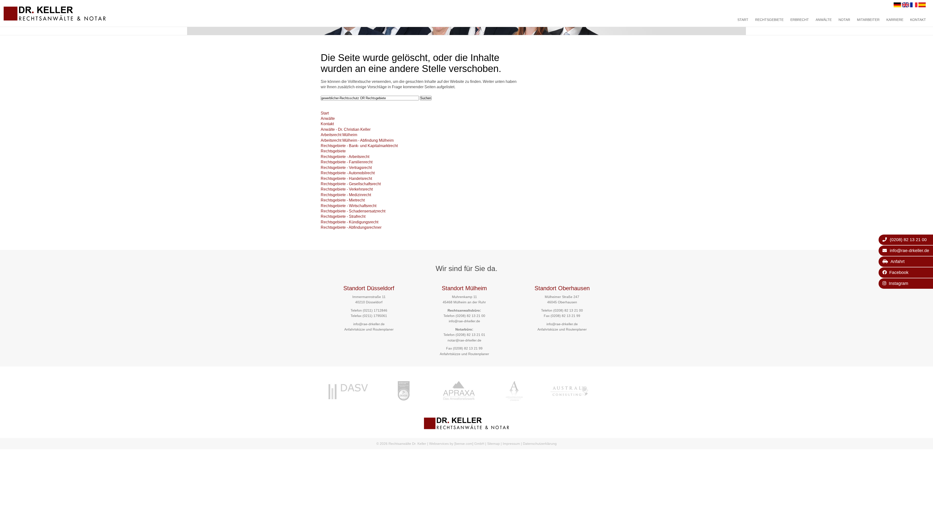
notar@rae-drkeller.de (464, 340)
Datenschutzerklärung (540, 444)
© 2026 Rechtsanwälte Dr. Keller (401, 444)
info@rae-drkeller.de (369, 324)
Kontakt (918, 20)
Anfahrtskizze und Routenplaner (369, 329)
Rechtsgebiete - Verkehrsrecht (347, 189)
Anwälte (824, 20)
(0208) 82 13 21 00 (470, 316)
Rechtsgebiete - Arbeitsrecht (345, 157)
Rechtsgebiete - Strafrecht (343, 216)
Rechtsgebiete (769, 20)
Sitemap (493, 444)
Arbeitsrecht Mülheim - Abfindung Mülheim (357, 140)
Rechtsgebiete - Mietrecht (343, 200)
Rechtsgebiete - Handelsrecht (346, 178)
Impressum (511, 444)
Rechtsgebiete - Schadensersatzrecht (353, 211)
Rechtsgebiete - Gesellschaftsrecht (351, 184)
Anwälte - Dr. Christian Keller (346, 129)
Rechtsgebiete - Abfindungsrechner (351, 227)
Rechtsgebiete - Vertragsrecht (346, 168)
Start (742, 20)
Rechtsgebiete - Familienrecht (346, 162)
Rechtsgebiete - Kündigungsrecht (349, 222)
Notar (844, 20)
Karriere (894, 20)
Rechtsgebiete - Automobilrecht (348, 173)
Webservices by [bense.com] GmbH (456, 444)
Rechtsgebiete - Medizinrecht (346, 195)
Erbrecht (799, 20)
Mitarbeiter (868, 20)
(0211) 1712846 (375, 310)
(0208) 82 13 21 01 (470, 335)
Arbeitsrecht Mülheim (339, 135)
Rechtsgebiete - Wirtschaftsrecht (348, 206)
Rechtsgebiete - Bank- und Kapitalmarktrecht (359, 146)
